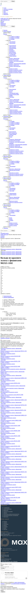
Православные (12, 55)
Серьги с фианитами (14, 99)
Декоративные (12, 193)
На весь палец (12, 53)
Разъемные (12, 50)
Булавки (11, 220)
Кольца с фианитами (14, 58)
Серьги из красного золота (15, 111)
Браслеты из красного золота (16, 174)
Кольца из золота (13, 68)
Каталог (3, 237)
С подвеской (12, 54)
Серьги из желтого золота (15, 113)
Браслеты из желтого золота (16, 175)
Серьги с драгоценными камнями (17, 104)
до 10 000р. (12, 121)
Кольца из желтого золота (15, 72)
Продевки (11, 97)
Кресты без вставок (14, 198)
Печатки (11, 49)
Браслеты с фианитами (14, 169)
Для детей (11, 86)
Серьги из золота (13, 109)
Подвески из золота (14, 149)
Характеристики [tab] (7, 296)
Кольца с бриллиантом (14, 66)
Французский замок (14, 94)
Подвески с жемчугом (14, 145)
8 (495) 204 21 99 (5, 560)
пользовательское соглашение (18, 583)
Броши (10, 219)
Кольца (5, 34)
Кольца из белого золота (15, 71)
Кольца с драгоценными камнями (17, 63)
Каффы (11, 95)
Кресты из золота (13, 201)
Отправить (3, 585)
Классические (12, 45)
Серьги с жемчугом (14, 106)
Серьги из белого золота (15, 112)
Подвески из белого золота (15, 152)
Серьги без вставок (14, 100)
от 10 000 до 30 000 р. (14, 36)
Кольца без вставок (14, 59)
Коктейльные (12, 52)
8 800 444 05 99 (4, 18)
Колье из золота (13, 225)
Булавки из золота (13, 224)
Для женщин (12, 41)
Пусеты (11, 90)
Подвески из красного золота (16, 151)
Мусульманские (13, 133)
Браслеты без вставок (14, 170)
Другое (5, 207)
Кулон (10, 136)
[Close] (1, 333)
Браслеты (5, 158)
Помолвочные (12, 48)
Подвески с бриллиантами (15, 147)
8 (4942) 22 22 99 (5, 556)
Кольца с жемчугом (14, 64)
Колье (10, 217)
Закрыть (3, 591)
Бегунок (11, 135)
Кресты (5, 180)
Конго (10, 91)
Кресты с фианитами (14, 197)
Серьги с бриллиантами (15, 107)
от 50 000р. (12, 39)
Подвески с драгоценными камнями (18, 144)
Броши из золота (13, 223)
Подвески (5, 118)
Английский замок (13, 93)
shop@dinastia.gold (5, 19)
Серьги (5, 77)
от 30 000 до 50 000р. (14, 37)
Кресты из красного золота (15, 202)
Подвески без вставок (14, 140)
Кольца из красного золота (15, 70)
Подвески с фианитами (15, 139)
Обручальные (12, 46)
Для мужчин (12, 43)
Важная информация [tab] (8, 297)
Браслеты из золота (14, 172)
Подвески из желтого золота (16, 153)
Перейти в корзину (5, 338)
